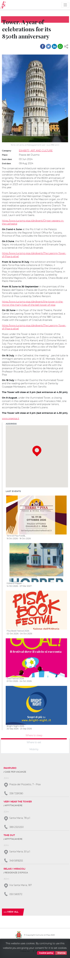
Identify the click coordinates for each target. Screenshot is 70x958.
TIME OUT (9, 835)
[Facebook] (42, 46)
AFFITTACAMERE (13, 805)
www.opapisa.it (10, 418)
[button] (66, 46)
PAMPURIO (10, 768)
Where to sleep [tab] (34, 735)
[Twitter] (48, 46)
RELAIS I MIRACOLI (14, 869)
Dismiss (61, 953)
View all (12, 912)
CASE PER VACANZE (15, 772)
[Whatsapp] (60, 46)
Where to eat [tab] (34, 742)
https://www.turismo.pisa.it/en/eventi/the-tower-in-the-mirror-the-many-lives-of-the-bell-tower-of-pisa (32, 303)
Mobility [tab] (33, 749)
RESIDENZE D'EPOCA (16, 873)
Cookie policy (46, 953)
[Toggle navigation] (65, 5)
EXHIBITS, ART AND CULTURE (36, 150)
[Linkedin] (54, 46)
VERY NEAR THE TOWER (18, 802)
